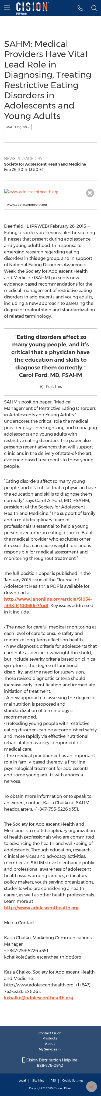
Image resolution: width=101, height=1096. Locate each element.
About (50, 1044)
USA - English (17, 127)
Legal (22, 1080)
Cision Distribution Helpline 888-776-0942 (51, 1063)
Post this (54, 386)
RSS (53, 1080)
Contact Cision (50, 1033)
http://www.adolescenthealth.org (41, 907)
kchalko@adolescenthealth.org (38, 997)
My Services (48, 1049)
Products (50, 1038)
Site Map (38, 1080)
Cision (58, 1088)
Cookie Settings (72, 1080)
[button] (80, 8)
